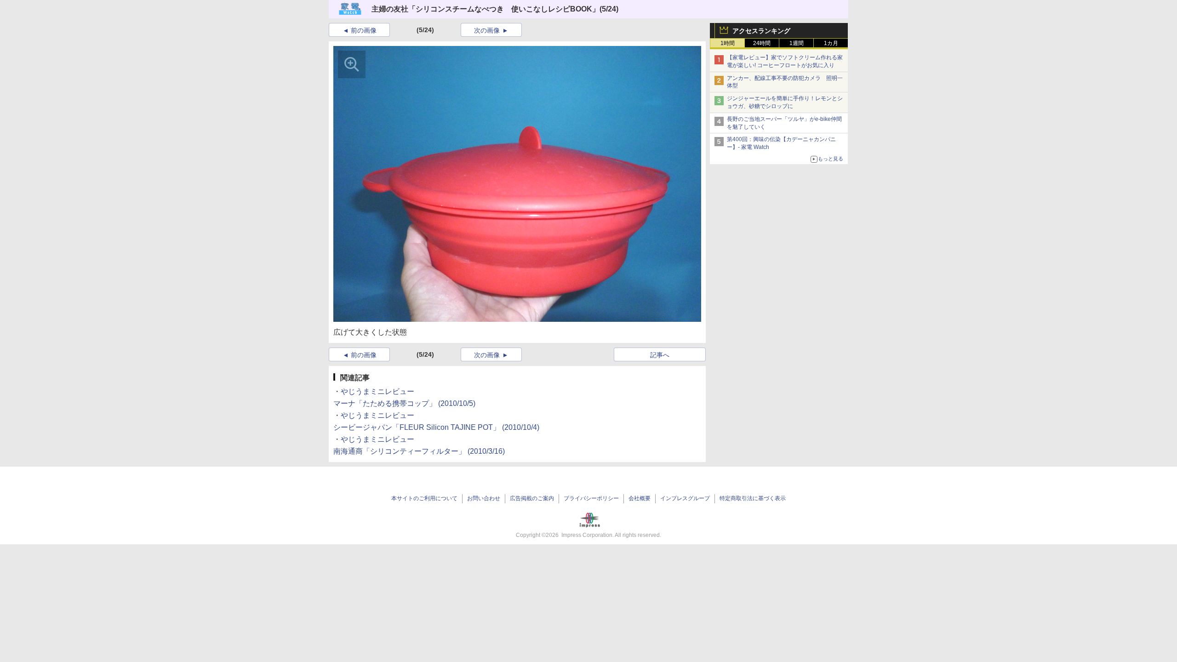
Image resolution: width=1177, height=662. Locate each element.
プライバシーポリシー (591, 498)
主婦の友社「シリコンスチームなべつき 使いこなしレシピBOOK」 (485, 9)
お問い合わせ (483, 498)
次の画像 (487, 30)
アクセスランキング (761, 30)
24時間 (762, 43)
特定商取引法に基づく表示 (753, 498)
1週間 (796, 43)
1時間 (727, 43)
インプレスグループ (685, 498)
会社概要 (639, 498)
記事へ (659, 355)
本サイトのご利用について (424, 498)
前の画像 (364, 30)
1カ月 (831, 43)
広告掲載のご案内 (532, 498)
